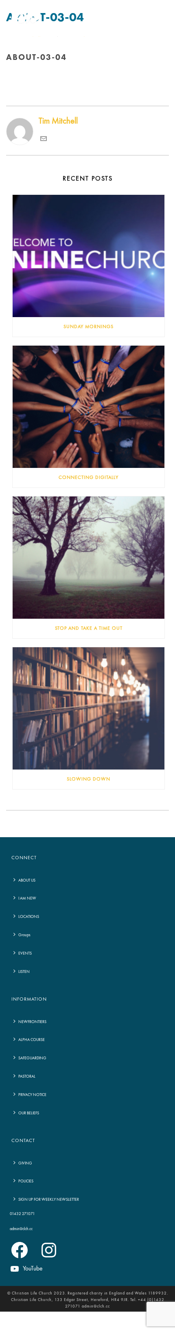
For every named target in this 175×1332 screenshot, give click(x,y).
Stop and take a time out (88, 628)
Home (57, 75)
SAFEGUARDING (32, 1058)
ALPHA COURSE (31, 1040)
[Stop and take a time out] (88, 557)
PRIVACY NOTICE (32, 1095)
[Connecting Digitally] (88, 407)
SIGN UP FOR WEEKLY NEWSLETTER (48, 1199)
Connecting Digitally (88, 477)
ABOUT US (26, 880)
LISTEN (24, 972)
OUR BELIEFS (28, 1113)
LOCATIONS (28, 917)
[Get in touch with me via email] (43, 139)
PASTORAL (26, 1076)
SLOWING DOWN (88, 779)
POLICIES (25, 1181)
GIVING (25, 1163)
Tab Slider (80, 75)
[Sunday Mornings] (88, 256)
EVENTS (25, 953)
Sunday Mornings (88, 326)
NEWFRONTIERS (32, 1022)
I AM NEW (27, 898)
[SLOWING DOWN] (88, 708)
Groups (24, 935)
